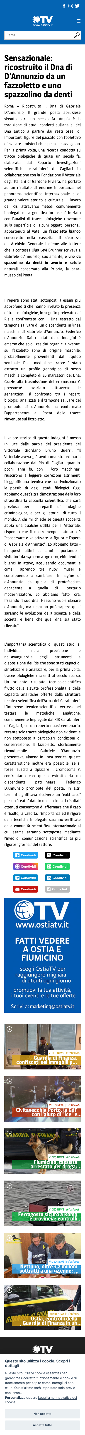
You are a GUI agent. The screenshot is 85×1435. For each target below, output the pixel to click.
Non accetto (42, 1413)
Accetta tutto (42, 1425)
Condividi (28, 855)
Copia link (60, 889)
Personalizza (15, 1397)
